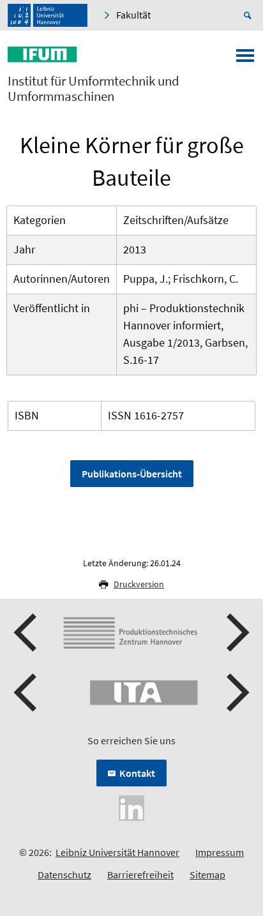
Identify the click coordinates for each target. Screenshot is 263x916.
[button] (27, 632)
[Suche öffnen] (249, 15)
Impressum (219, 852)
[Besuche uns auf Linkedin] (131, 806)
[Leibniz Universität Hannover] (47, 15)
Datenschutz (64, 874)
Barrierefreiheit (140, 874)
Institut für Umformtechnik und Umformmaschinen (93, 88)
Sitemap (207, 874)
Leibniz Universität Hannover (117, 852)
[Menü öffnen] (245, 59)
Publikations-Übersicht (132, 473)
